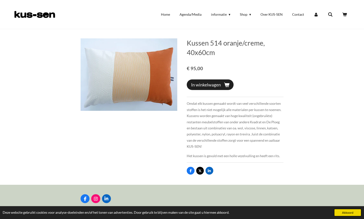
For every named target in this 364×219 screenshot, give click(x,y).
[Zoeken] (330, 14)
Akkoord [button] (347, 212)
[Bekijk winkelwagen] (344, 14)
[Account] (316, 14)
